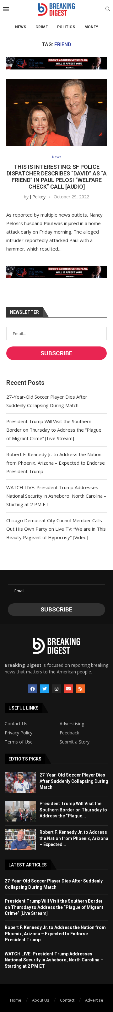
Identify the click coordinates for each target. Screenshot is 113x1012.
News (20, 27)
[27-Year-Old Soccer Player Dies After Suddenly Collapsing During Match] (20, 782)
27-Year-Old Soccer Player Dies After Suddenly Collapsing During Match (74, 781)
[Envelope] (68, 688)
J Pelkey (38, 197)
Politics (66, 27)
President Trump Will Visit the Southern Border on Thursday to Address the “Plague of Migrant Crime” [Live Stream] (53, 429)
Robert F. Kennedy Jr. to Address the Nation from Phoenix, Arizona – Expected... (74, 838)
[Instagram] (56, 688)
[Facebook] (32, 688)
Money (91, 27)
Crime (41, 27)
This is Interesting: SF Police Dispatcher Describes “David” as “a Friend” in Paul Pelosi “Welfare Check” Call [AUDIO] (57, 176)
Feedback (69, 733)
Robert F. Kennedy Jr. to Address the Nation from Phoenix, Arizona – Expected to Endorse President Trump (55, 462)
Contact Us (16, 724)
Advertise (94, 1000)
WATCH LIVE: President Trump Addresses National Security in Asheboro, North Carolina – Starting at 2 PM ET (56, 495)
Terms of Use (19, 742)
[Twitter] (44, 688)
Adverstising (72, 724)
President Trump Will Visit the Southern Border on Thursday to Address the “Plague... (73, 809)
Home (15, 1000)
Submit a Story (74, 742)
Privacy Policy (18, 733)
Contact (67, 1000)
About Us (40, 1000)
